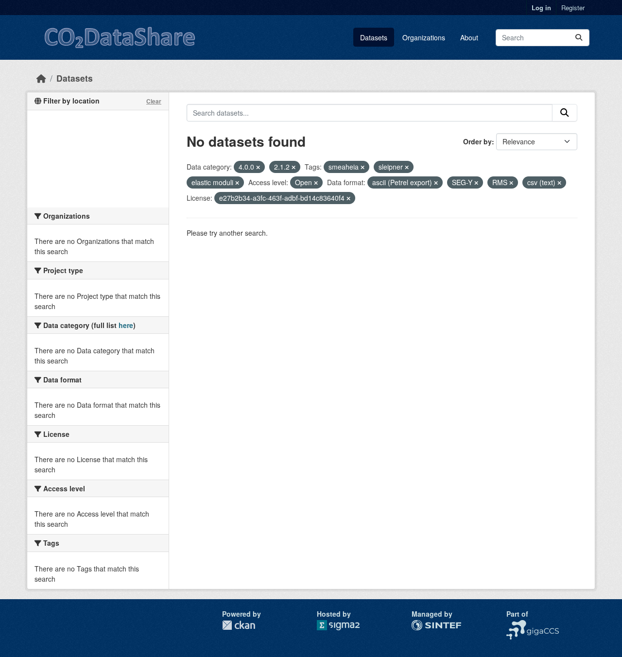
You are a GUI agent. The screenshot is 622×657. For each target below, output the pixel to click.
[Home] (41, 78)
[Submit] (578, 37)
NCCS (515, 625)
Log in (541, 7)
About (469, 37)
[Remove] (258, 167)
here (126, 325)
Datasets (373, 37)
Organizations (423, 37)
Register (573, 7)
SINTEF (424, 625)
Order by (477, 141)
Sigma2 (346, 625)
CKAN (238, 625)
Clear (153, 101)
